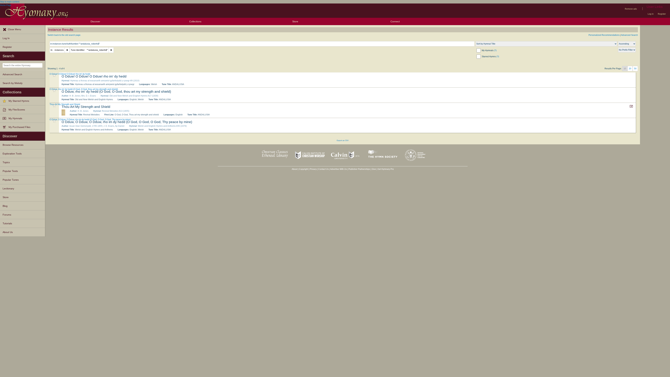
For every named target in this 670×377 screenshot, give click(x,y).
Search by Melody (13, 83)
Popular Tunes (11, 180)
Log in (651, 14)
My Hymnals (15, 118)
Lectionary (8, 188)
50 (635, 68)
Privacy (313, 169)
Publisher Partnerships (359, 169)
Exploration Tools (12, 153)
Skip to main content (9, 2)
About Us (8, 232)
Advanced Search (12, 74)
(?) (495, 50)
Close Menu (14, 29)
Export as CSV (343, 140)
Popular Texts (10, 171)
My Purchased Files (19, 127)
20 (630, 68)
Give (374, 169)
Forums (7, 214)
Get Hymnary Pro (386, 169)
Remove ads (631, 9)
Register (662, 14)
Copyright (303, 169)
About (294, 169)
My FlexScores (17, 109)
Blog (5, 206)
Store (295, 21)
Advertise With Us (338, 169)
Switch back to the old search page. (64, 35)
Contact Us (323, 169)
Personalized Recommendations (604, 35)
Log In (6, 38)
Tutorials (7, 223)
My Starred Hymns (19, 101)
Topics (6, 162)
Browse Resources (13, 145)
